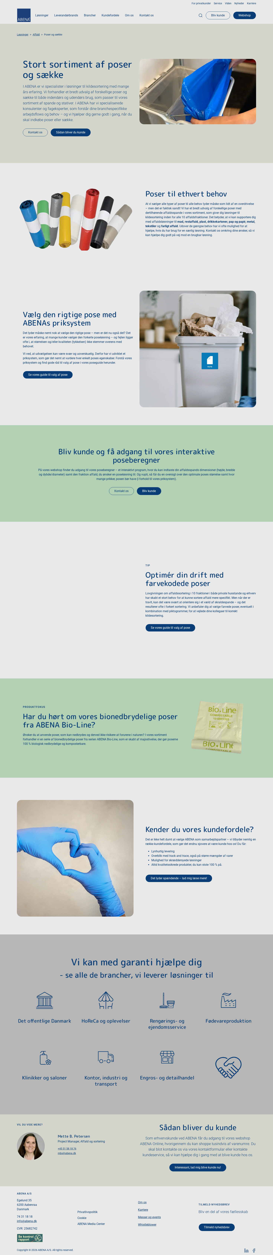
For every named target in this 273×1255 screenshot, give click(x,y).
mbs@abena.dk (67, 1153)
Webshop (244, 15)
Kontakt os (35, 132)
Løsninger (22, 34)
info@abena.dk (27, 1221)
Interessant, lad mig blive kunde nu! (198, 1167)
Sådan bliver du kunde (70, 132)
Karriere (143, 1210)
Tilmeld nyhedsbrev (217, 1227)
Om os (142, 1202)
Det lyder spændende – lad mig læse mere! (179, 878)
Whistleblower (147, 1224)
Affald (36, 34)
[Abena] (24, 15)
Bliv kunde (218, 15)
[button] (41, 15)
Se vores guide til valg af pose (47, 374)
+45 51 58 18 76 (67, 1148)
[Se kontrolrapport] (30, 1238)
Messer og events (149, 1217)
